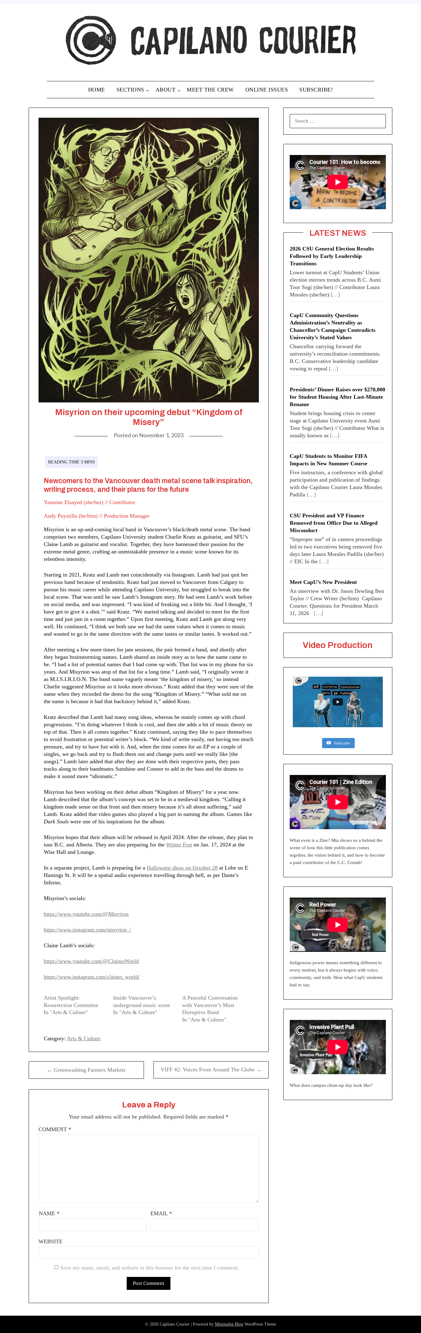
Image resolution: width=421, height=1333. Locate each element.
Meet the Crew (210, 90)
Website (51, 1241)
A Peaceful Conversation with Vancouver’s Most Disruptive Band (210, 1005)
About (166, 90)
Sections (130, 90)
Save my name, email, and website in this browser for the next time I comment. (149, 1268)
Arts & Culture (83, 1038)
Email (161, 1213)
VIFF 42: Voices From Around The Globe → (211, 1069)
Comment (55, 1129)
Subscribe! (316, 90)
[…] (335, 294)
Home (96, 90)
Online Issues (266, 90)
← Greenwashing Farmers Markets (86, 1070)
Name (49, 1213)
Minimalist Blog (229, 1324)
